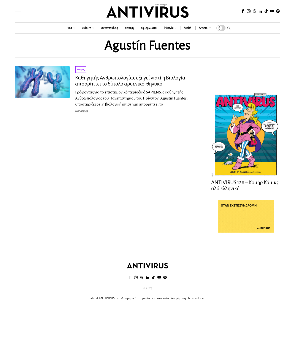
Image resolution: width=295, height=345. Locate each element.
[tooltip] (242, 11)
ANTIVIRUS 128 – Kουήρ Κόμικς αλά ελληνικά (245, 185)
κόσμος (81, 69)
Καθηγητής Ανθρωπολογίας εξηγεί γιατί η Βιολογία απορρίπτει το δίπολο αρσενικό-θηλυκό (130, 81)
